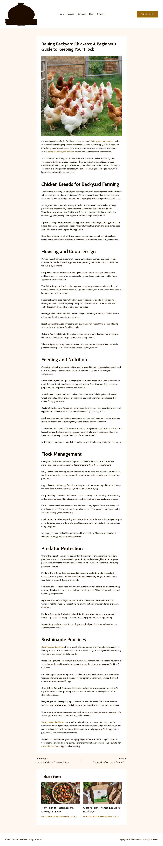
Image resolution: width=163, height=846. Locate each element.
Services (81, 14)
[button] (147, 14)
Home (61, 14)
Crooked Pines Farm (50, 746)
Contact (100, 14)
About (71, 14)
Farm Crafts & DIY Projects (52, 816)
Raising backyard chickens (102, 141)
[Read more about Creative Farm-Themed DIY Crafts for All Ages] (102, 793)
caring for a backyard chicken (60, 151)
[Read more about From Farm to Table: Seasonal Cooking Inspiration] (60, 793)
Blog (91, 14)
